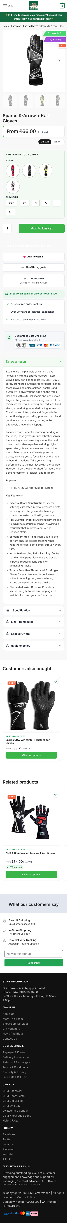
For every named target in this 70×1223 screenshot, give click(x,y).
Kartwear (16, 26)
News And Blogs (13, 1033)
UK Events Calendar (15, 1111)
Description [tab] (18, 361)
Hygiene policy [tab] (20, 645)
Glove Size (12, 196)
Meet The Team (13, 1019)
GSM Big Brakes (13, 1101)
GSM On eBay (11, 1105)
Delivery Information (16, 1057)
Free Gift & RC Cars (15, 1077)
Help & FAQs (10, 1120)
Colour (10, 160)
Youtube (8, 1154)
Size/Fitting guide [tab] (22, 621)
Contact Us (10, 1038)
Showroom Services (16, 1024)
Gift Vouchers (11, 1028)
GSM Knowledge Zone (17, 1115)
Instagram (9, 1144)
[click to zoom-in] (34, 61)
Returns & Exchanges (16, 1062)
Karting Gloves (30, 26)
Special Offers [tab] (20, 633)
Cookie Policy (26, 1197)
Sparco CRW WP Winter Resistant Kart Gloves (28, 741)
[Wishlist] (56, 681)
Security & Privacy (14, 1072)
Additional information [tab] (33, 610)
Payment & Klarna (14, 1052)
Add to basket (42, 228)
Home (6, 26)
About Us (8, 1014)
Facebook (9, 1134)
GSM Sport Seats (14, 1096)
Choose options (31, 755)
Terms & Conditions (15, 1067)
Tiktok (7, 1159)
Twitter (7, 1139)
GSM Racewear (12, 1091)
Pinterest (8, 1149)
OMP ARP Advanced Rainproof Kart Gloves (30, 853)
